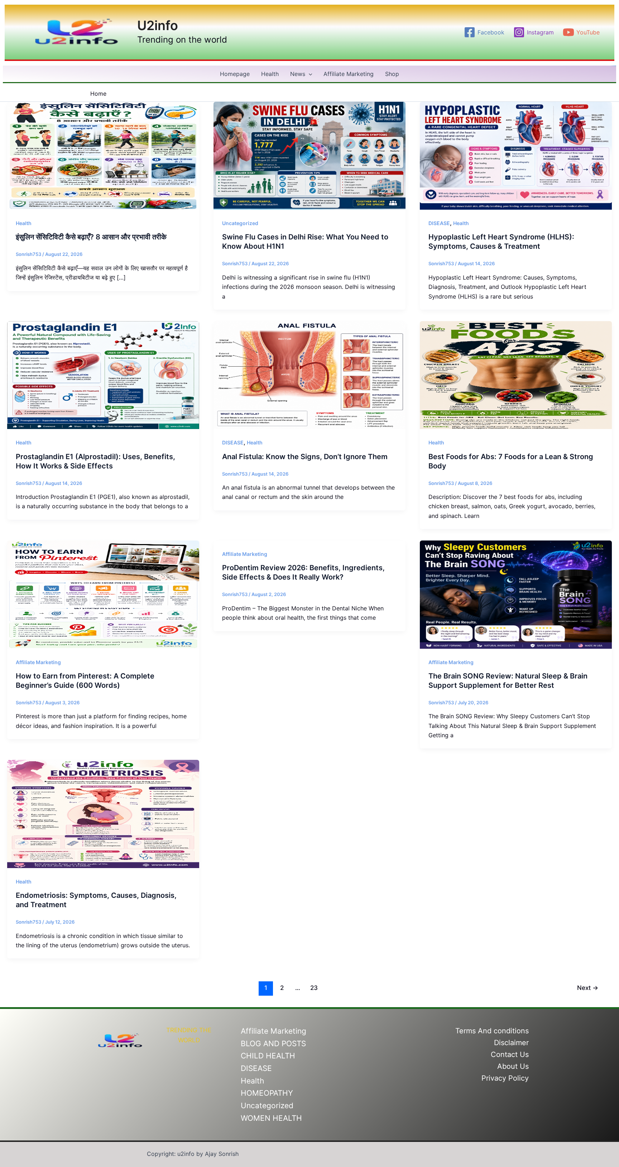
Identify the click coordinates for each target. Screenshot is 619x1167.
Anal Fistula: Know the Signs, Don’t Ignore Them (305, 456)
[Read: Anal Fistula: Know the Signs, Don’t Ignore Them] (309, 374)
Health (270, 73)
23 (314, 987)
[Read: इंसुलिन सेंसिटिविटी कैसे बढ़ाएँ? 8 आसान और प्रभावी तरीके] (103, 155)
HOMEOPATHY (267, 1093)
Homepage (235, 73)
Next (587, 987)
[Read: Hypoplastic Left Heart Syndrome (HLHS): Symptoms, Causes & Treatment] (516, 155)
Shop (392, 73)
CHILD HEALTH (268, 1055)
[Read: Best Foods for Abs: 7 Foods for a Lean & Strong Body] (516, 374)
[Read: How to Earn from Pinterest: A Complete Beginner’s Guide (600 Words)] (103, 593)
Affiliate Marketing (348, 73)
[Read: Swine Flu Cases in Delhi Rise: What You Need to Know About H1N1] (309, 155)
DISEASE (439, 223)
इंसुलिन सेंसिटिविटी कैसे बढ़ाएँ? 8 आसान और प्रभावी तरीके (91, 237)
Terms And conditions (492, 1031)
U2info (157, 25)
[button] (308, 73)
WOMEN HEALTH (271, 1118)
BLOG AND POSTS (273, 1043)
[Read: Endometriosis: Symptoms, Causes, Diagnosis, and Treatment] (103, 813)
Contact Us (510, 1054)
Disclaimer (511, 1042)
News (297, 73)
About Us (513, 1066)
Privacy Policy (505, 1078)
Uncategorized (240, 223)
